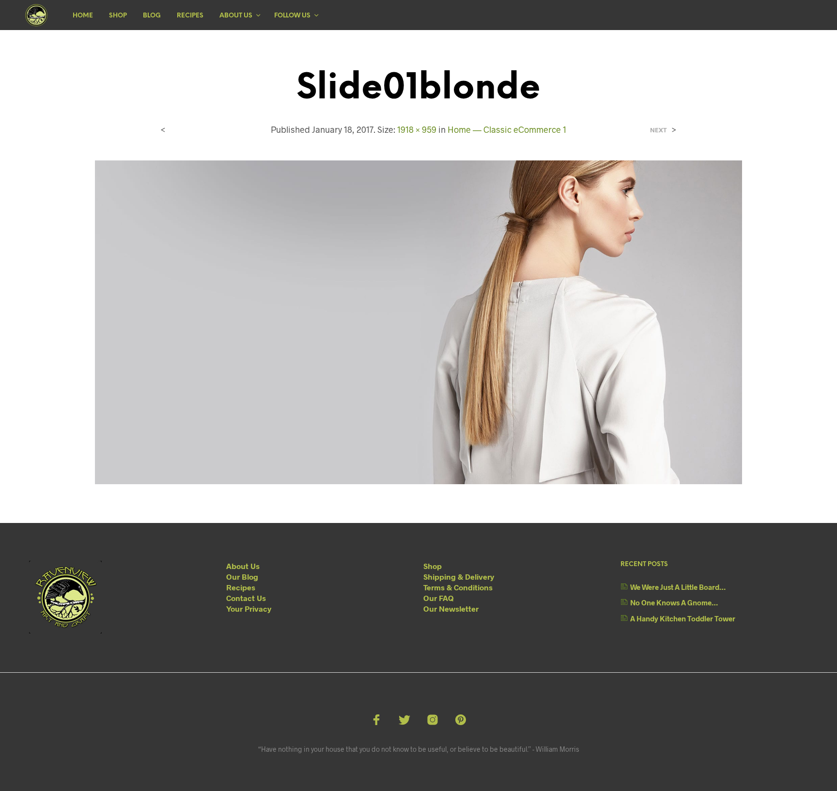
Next (658, 130)
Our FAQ (438, 597)
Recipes (190, 16)
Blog (152, 16)
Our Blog (242, 576)
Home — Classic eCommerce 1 (507, 129)
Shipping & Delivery (458, 576)
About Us (235, 16)
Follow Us (292, 16)
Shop (118, 16)
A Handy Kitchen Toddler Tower (682, 618)
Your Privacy (248, 608)
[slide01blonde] (419, 321)
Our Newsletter (451, 608)
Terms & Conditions (458, 587)
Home (83, 16)
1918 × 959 (416, 129)
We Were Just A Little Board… (678, 587)
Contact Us (246, 597)
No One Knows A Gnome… (674, 602)
